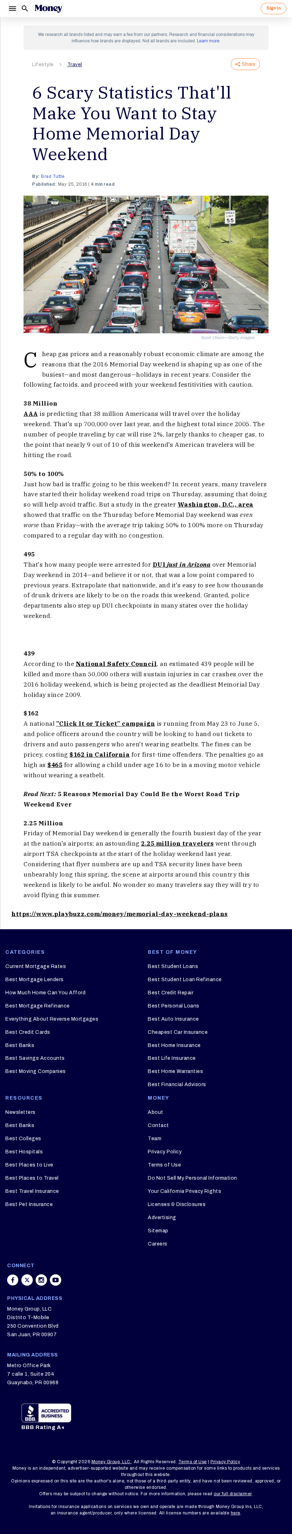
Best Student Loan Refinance (185, 979)
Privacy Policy (165, 1151)
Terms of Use (164, 1165)
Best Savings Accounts (35, 1058)
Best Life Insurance (172, 1058)
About (155, 1112)
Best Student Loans (173, 966)
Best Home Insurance (174, 1045)
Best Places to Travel (32, 1178)
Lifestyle (43, 64)
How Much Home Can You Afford (45, 992)
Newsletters (20, 1112)
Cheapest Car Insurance (178, 1032)
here (235, 1513)
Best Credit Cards (27, 1032)
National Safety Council (116, 664)
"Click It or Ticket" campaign (105, 724)
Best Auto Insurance (173, 1019)
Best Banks (19, 1045)
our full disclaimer (233, 1493)
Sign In (273, 8)
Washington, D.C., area (216, 504)
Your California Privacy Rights (184, 1191)
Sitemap (158, 1230)
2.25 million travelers (177, 843)
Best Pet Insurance (29, 1204)
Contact (158, 1125)
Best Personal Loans (173, 1006)
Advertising (162, 1217)
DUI (182, 564)
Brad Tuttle (53, 176)
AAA (31, 414)
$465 (54, 765)
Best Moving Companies (35, 1071)
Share (248, 64)
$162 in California (99, 754)
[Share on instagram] (41, 1280)
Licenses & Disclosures (176, 1204)
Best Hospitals (24, 1151)
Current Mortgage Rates (35, 966)
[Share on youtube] (55, 1280)
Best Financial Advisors (177, 1084)
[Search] (25, 8)
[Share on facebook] (13, 1280)
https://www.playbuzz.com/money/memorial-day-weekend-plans (119, 914)
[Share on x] (27, 1280)
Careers (157, 1244)
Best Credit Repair (170, 992)
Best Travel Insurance (32, 1191)
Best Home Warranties (175, 1071)
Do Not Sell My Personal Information (192, 1178)
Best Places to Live (29, 1165)
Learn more (208, 40)
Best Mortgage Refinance (37, 1006)
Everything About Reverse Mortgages (51, 1019)
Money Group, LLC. (112, 1461)
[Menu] (12, 8)
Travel (74, 64)
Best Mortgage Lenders (34, 979)
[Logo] (48, 8)
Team (154, 1138)
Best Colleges (23, 1138)
